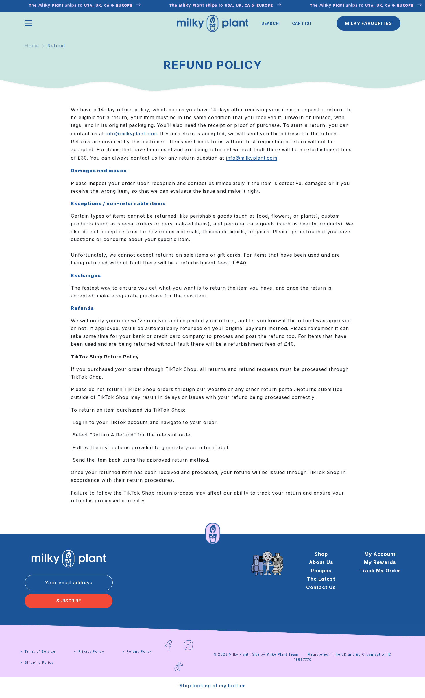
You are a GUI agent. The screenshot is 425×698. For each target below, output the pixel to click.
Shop (321, 554)
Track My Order (379, 570)
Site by (275, 654)
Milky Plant (239, 654)
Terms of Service (40, 651)
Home (32, 46)
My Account (380, 554)
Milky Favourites (368, 23)
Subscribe (68, 600)
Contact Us (321, 587)
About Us (321, 562)
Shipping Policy (39, 662)
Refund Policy (139, 651)
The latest (321, 579)
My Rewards (380, 562)
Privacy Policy (91, 651)
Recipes (321, 570)
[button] (270, 23)
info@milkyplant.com (131, 133)
